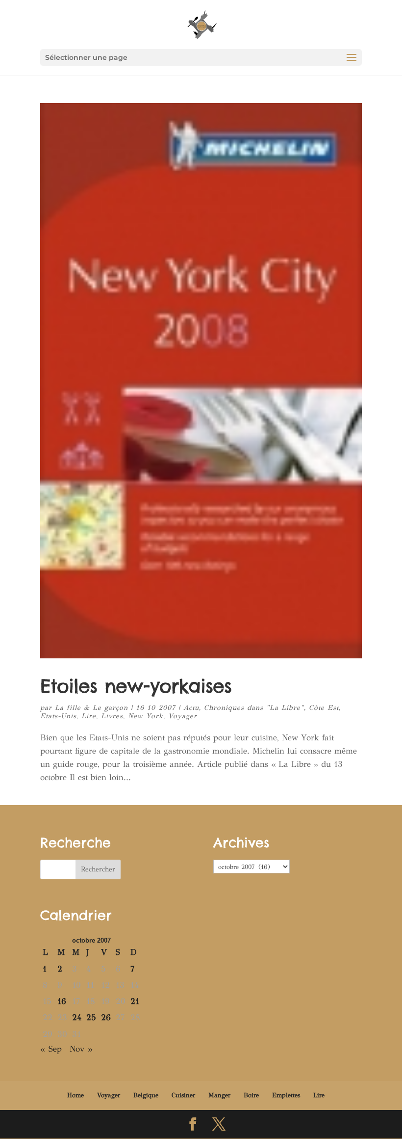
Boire (251, 1095)
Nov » (81, 1049)
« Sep (51, 1049)
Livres (112, 716)
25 (91, 1017)
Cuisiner (183, 1095)
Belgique (145, 1095)
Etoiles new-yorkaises (135, 686)
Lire (88, 716)
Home (75, 1095)
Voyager (182, 716)
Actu (191, 708)
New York (145, 716)
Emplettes (286, 1095)
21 (134, 1001)
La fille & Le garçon (91, 708)
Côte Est (324, 708)
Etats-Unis (58, 716)
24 (76, 1017)
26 (106, 1017)
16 (61, 1001)
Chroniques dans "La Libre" (254, 708)
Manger (219, 1095)
